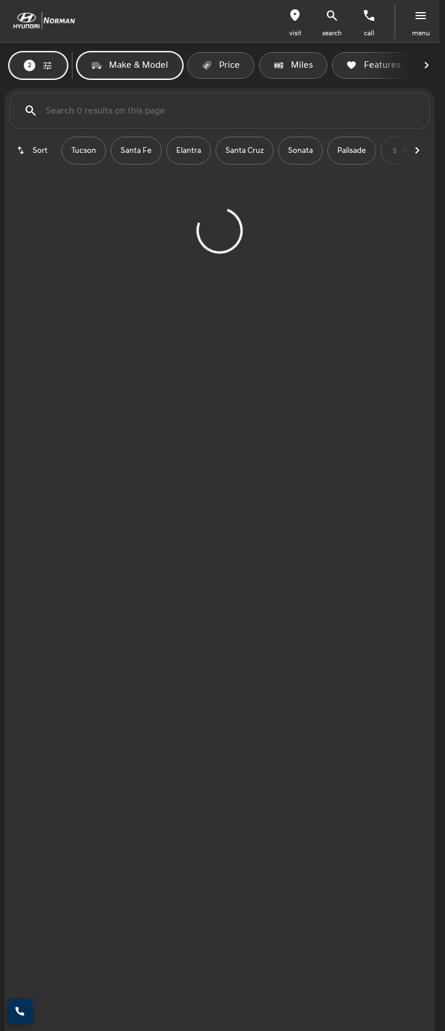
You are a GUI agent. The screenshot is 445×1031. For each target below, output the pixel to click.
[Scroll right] (426, 65)
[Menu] (420, 16)
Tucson (83, 151)
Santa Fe (136, 151)
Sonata (300, 151)
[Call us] (369, 15)
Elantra (188, 151)
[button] (295, 21)
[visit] (295, 15)
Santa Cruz (244, 151)
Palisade (351, 151)
